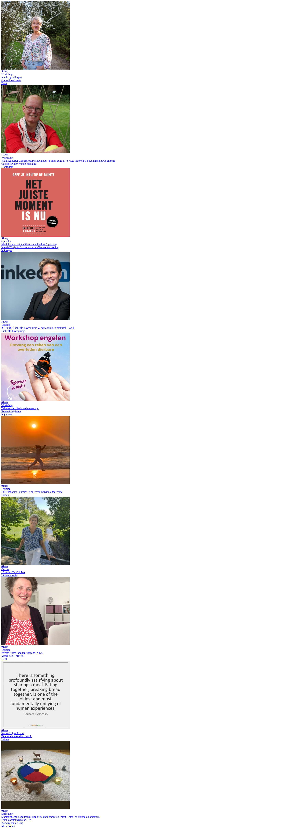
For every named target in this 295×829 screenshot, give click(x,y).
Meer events (8, 826)
